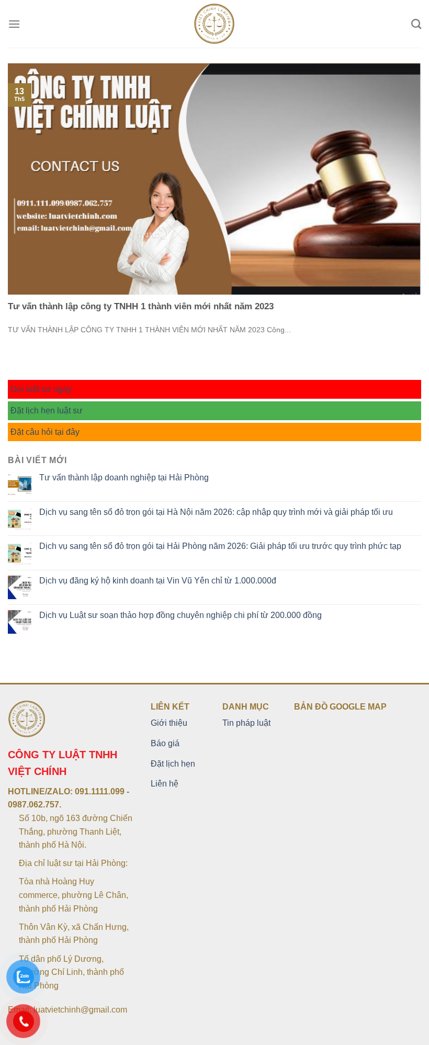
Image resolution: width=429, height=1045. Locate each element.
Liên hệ (164, 783)
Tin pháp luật (246, 722)
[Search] (416, 24)
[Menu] (14, 24)
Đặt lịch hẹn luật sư (46, 410)
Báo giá (165, 743)
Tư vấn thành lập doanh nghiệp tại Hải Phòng (124, 477)
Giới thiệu (169, 722)
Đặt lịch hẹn (173, 763)
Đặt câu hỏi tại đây (45, 432)
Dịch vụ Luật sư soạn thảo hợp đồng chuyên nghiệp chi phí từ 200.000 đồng (180, 615)
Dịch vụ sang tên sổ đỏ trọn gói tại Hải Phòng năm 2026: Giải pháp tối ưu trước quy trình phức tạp (220, 546)
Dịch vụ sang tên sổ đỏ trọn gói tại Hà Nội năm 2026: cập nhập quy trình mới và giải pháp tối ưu (216, 512)
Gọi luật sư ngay (41, 389)
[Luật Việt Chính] (214, 24)
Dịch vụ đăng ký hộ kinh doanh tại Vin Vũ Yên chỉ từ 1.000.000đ (157, 580)
